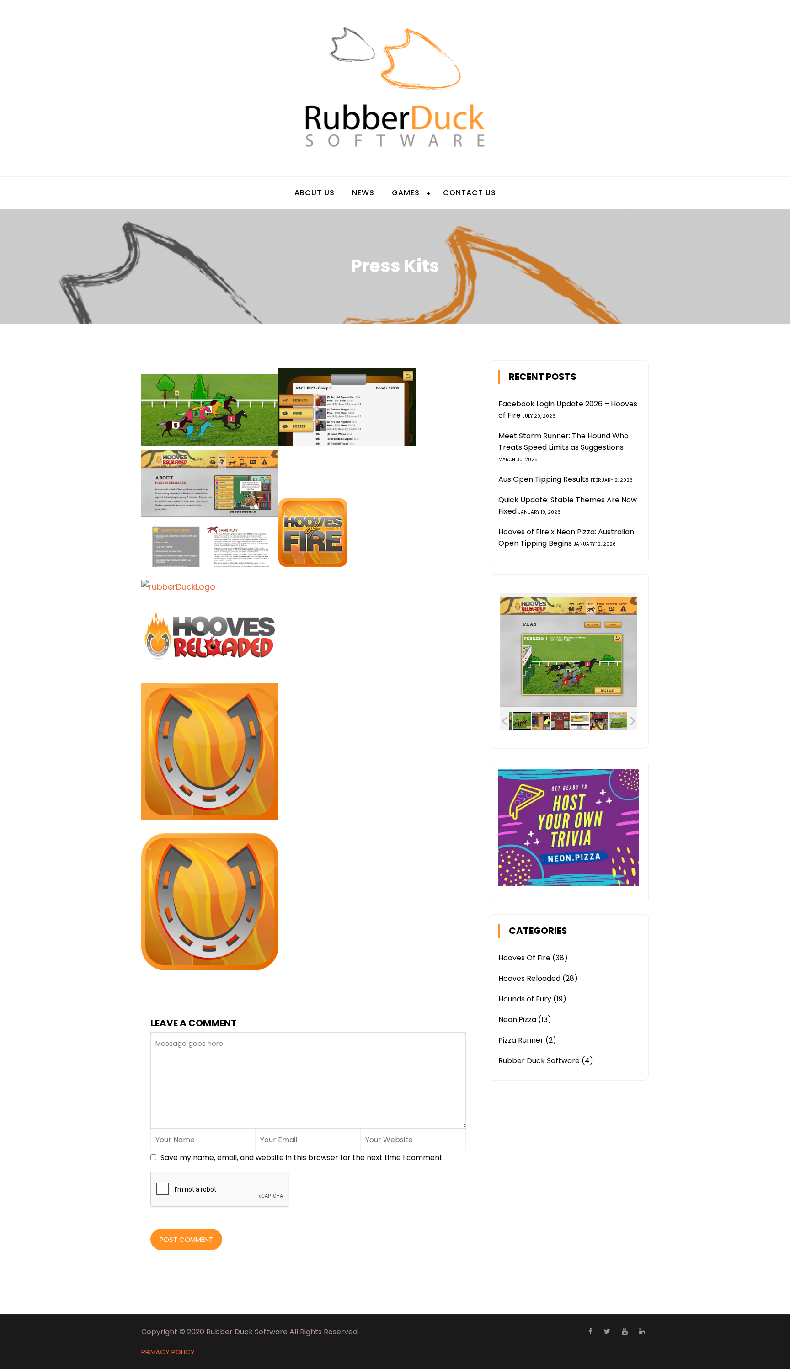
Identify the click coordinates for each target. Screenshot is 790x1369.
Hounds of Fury (524, 999)
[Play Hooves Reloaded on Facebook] (599, 721)
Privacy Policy (168, 1352)
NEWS (363, 192)
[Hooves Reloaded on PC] (618, 721)
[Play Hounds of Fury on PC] (579, 721)
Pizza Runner (521, 1040)
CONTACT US (469, 192)
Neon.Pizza (517, 1019)
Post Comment (186, 1239)
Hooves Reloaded (529, 978)
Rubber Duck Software (539, 1060)
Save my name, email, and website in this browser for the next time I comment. (302, 1157)
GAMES (406, 192)
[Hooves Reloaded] (522, 721)
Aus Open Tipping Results (543, 479)
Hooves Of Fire (524, 958)
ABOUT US (314, 192)
